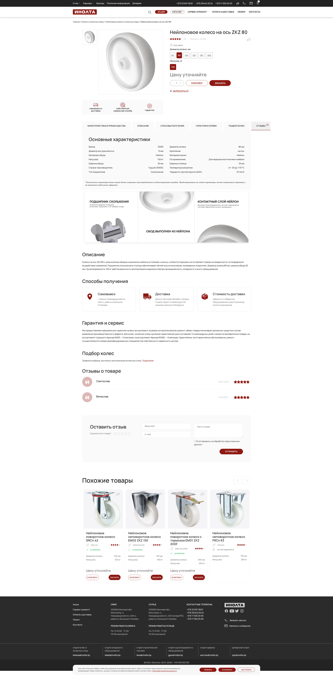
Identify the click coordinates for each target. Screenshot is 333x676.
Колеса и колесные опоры (92, 22)
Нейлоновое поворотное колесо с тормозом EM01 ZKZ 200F (186, 538)
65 (172, 55)
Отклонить (227, 670)
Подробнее (148, 360)
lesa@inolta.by (144, 655)
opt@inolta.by (239, 655)
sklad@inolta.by (113, 655)
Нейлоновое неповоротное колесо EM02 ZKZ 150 (144, 536)
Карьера (87, 3)
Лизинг (242, 11)
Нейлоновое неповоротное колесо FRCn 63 (228, 536)
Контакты (254, 11)
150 (201, 55)
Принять (208, 670)
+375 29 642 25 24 (204, 3)
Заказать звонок (237, 620)
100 (186, 55)
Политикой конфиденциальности (164, 671)
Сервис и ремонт (197, 11)
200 (209, 55)
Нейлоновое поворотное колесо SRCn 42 (100, 536)
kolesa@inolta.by (81, 655)
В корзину (197, 83)
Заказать (114, 577)
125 (194, 55)
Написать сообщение (239, 625)
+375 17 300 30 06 (195, 618)
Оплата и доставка (223, 11)
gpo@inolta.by (175, 655)
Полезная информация (118, 3)
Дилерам (136, 3)
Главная (76, 22)
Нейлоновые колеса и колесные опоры (122, 22)
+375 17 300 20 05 (223, 3)
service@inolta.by (209, 655)
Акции (161, 11)
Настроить (246, 670)
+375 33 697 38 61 (184, 3)
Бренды (100, 3)
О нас (75, 3)
